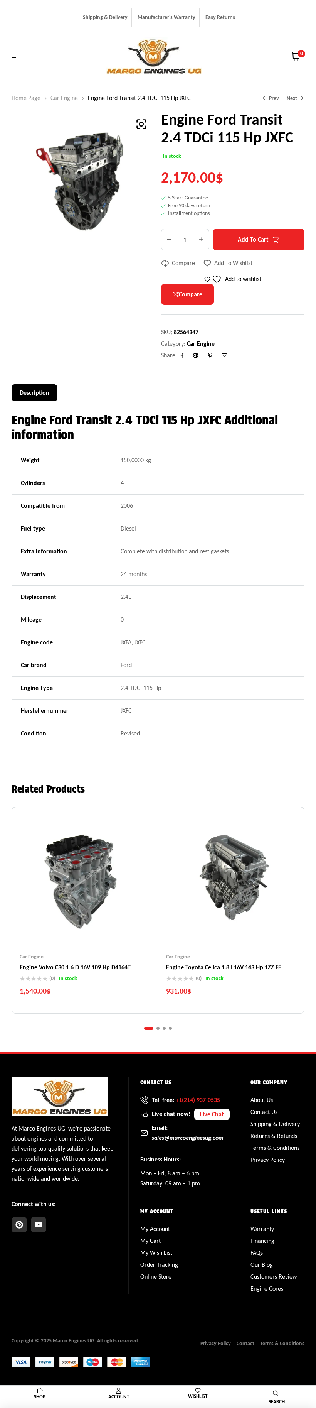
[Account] (119, 1391)
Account (118, 1397)
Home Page (26, 97)
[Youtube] (38, 1224)
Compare (183, 263)
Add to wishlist (233, 263)
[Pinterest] (19, 1224)
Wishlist (197, 1396)
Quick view (100, 930)
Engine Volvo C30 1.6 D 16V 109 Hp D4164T (75, 967)
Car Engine (64, 97)
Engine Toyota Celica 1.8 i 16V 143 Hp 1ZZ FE (223, 967)
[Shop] (40, 1391)
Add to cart (253, 239)
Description (34, 392)
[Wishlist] (198, 1390)
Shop (39, 1397)
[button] (141, 124)
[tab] (34, 392)
